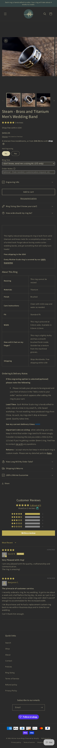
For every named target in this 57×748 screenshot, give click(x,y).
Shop (7, 648)
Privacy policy (16, 742)
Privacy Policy (11, 690)
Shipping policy (42, 742)
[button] (5, 14)
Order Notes (7, 168)
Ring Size (6, 160)
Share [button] (7, 483)
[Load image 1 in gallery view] (13, 100)
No (6, 153)
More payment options (28, 198)
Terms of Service (12, 678)
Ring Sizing (10, 672)
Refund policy (11, 684)
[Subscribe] (42, 707)
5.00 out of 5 (35, 505)
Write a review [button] (28, 533)
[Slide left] (3, 101)
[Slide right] (54, 101)
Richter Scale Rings (18, 738)
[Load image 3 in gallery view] (43, 100)
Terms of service (29, 742)
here (49, 453)
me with (19, 444)
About (8, 655)
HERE (37, 424)
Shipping (5, 136)
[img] (8, 550)
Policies (8, 666)
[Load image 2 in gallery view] (28, 100)
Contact (8, 661)
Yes (15, 153)
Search (8, 643)
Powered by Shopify (32, 738)
